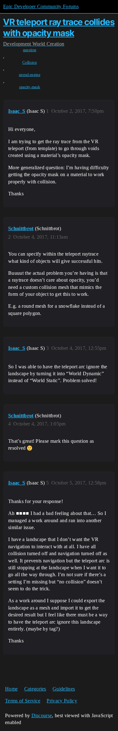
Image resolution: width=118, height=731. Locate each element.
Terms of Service (22, 700)
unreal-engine (29, 75)
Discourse (41, 715)
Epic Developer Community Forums (41, 6)
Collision (29, 62)
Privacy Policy (62, 700)
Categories (35, 688)
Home (11, 688)
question (30, 50)
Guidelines (64, 688)
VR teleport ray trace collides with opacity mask (59, 27)
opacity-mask (29, 87)
